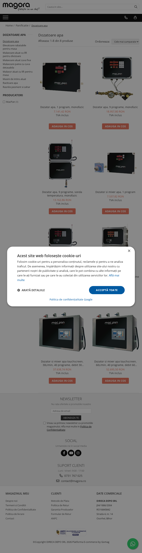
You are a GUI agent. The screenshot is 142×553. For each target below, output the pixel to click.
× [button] (129, 251)
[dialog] (71, 276)
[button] (31, 290)
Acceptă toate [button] (107, 290)
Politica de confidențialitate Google (71, 299)
